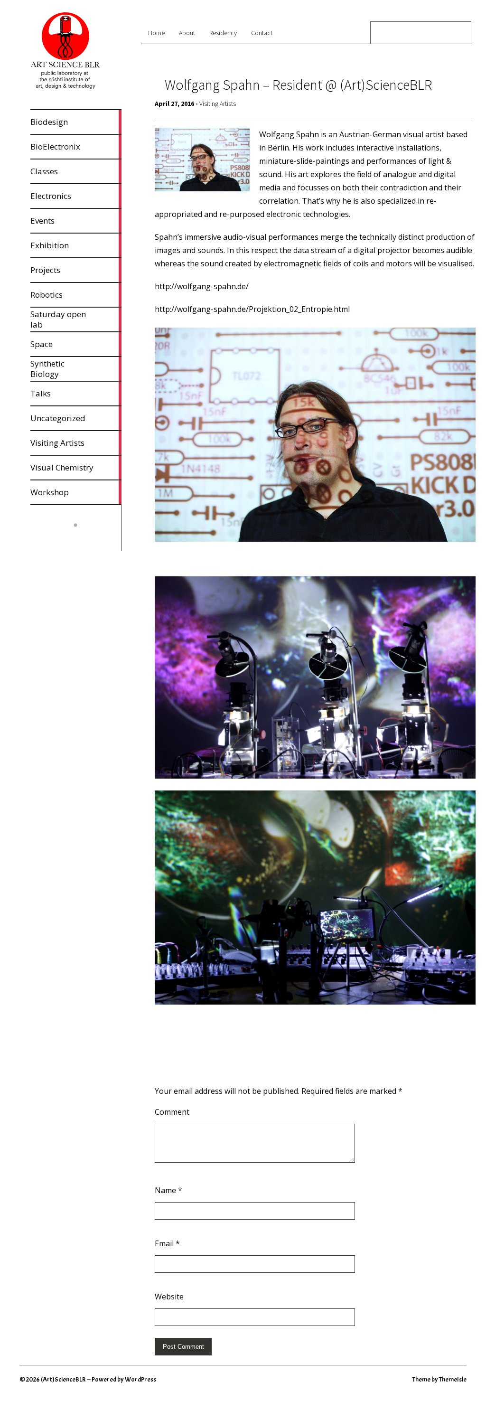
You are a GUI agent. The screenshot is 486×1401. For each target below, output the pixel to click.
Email (167, 1243)
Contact (261, 32)
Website (169, 1296)
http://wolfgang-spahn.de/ (202, 286)
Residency (223, 32)
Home (156, 32)
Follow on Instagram (81, 540)
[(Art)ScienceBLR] (65, 87)
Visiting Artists (217, 103)
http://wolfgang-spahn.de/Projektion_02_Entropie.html (252, 309)
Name (168, 1190)
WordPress (140, 1379)
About (187, 32)
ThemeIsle (453, 1379)
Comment (172, 1112)
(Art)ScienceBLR (63, 1379)
